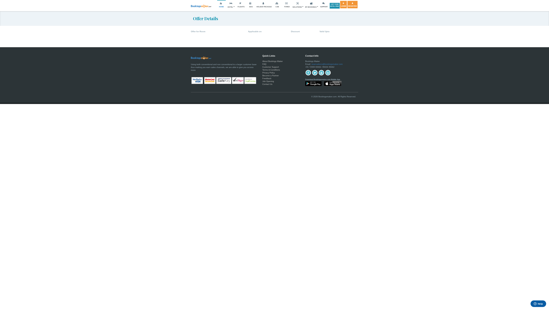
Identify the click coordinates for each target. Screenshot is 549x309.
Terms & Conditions (271, 70)
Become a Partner (270, 75)
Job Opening (268, 81)
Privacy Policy (268, 73)
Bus (251, 7)
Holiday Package (264, 7)
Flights (241, 7)
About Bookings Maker (272, 61)
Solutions (297, 7)
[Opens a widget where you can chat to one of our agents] (538, 304)
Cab (277, 7)
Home (221, 7)
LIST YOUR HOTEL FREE (334, 5)
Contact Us (267, 84)
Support (324, 7)
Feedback (266, 78)
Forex (287, 7)
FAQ (264, 64)
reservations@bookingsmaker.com (327, 64)
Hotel (230, 7)
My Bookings (311, 7)
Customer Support (270, 67)
